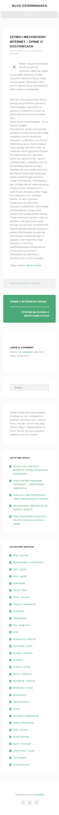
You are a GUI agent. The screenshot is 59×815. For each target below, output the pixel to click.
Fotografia (18, 611)
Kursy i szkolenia (22, 673)
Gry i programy (21, 625)
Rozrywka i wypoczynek (26, 715)
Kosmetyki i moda (22, 645)
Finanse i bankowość (24, 604)
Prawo (16, 708)
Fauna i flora (20, 590)
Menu (29, 15)
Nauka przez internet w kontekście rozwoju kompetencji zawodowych (30, 470)
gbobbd (39, 794)
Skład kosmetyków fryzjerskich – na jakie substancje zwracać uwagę (30, 520)
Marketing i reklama (24, 680)
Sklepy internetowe (23, 722)
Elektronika (19, 583)
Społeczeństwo (21, 736)
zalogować (27, 351)
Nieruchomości (21, 701)
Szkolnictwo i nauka (24, 750)
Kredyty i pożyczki (23, 653)
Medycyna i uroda (23, 687)
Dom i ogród (20, 569)
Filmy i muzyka (21, 597)
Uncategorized (21, 764)
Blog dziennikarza (29, 6)
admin (26, 51)
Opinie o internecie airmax (28, 301)
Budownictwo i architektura (28, 562)
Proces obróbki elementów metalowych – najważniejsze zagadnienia (28, 484)
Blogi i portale (20, 555)
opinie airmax (33, 265)
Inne (15, 632)
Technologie (19, 757)
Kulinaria (18, 659)
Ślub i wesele (20, 729)
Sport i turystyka (22, 743)
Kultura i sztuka (21, 666)
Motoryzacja (19, 694)
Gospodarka (19, 618)
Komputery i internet (30, 283)
